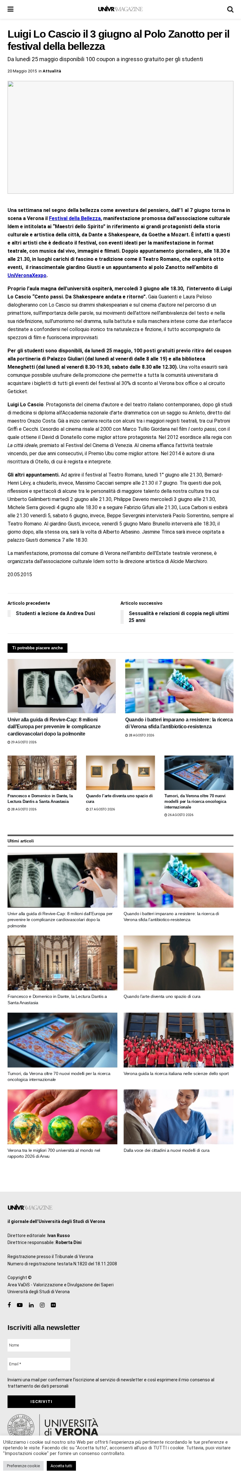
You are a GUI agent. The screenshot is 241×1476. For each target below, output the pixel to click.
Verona (23, 275)
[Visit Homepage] (120, 9)
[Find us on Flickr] (53, 1305)
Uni (11, 275)
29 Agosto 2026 (23, 742)
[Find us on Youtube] (20, 1305)
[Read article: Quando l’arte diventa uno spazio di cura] (120, 773)
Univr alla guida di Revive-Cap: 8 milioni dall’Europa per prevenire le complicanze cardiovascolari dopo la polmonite (54, 726)
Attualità (52, 71)
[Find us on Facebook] (9, 1305)
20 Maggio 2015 (22, 71)
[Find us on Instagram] (42, 1305)
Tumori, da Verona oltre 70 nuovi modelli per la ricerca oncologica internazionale (195, 801)
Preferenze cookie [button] (23, 1465)
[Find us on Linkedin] (31, 1305)
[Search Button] (230, 9)
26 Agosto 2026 (180, 815)
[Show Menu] (10, 9)
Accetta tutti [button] (61, 1465)
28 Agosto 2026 (141, 735)
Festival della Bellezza (75, 218)
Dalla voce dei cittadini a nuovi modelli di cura (167, 1150)
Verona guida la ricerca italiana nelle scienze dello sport (176, 1073)
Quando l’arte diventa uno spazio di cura (162, 996)
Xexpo (39, 275)
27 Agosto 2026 (102, 809)
